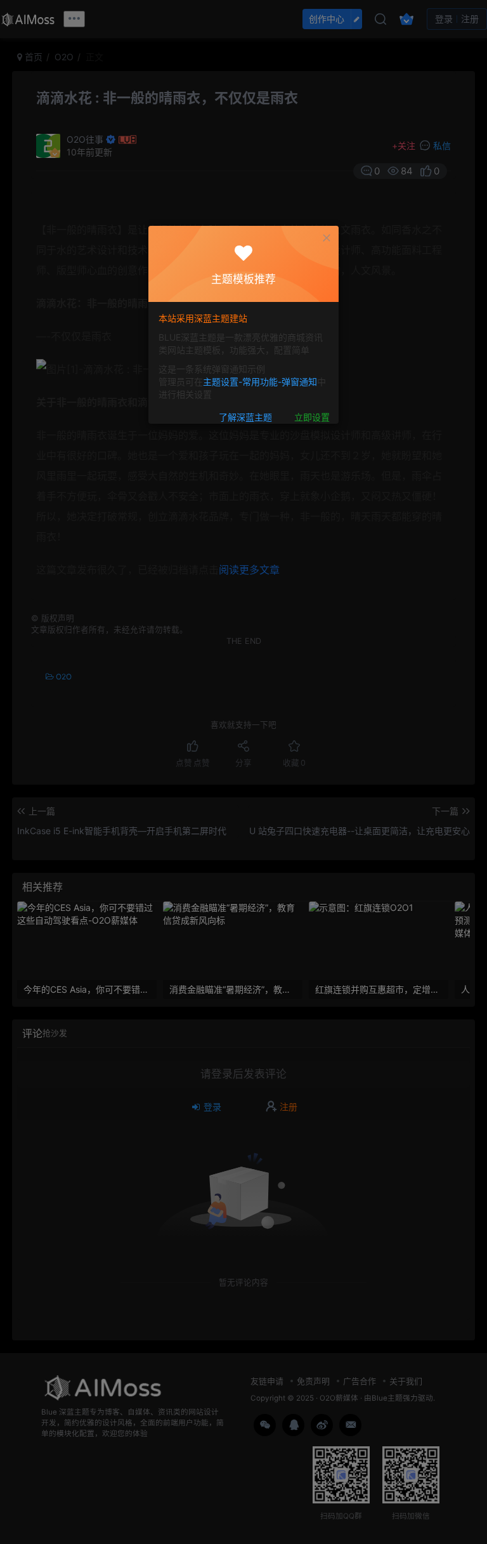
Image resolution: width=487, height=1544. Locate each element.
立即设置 (312, 417)
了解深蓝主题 (245, 417)
